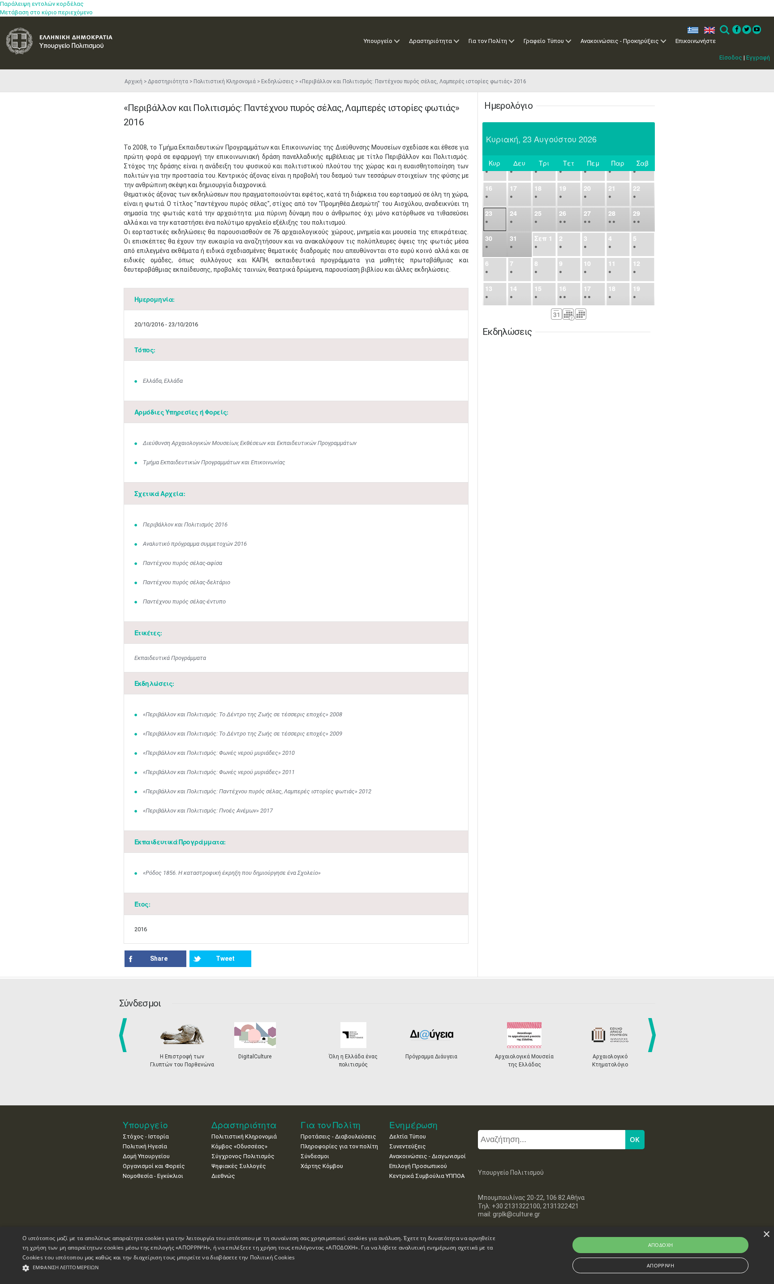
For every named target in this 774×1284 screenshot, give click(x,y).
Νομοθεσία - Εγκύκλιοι (153, 1176)
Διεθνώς (223, 1176)
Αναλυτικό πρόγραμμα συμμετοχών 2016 (195, 543)
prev (124, 1035)
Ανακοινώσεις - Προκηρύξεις (619, 41)
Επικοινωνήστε (695, 41)
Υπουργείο (378, 41)
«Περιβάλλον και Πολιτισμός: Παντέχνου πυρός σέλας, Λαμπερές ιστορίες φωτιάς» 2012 (257, 791)
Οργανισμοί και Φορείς (154, 1166)
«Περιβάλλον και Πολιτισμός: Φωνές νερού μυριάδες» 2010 (219, 752)
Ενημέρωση (413, 1125)
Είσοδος (730, 57)
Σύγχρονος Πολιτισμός (243, 1156)
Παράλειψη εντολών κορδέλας (42, 3)
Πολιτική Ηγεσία (145, 1146)
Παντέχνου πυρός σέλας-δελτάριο (186, 582)
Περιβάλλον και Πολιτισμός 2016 (185, 524)
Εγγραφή (758, 57)
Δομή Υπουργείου (146, 1156)
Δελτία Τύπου (407, 1136)
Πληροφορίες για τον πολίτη (339, 1146)
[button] (259, 1268)
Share (159, 958)
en (707, 30)
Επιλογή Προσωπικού (418, 1166)
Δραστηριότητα (430, 41)
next (653, 1035)
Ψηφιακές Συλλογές (238, 1166)
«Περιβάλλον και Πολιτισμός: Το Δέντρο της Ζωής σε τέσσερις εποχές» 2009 (242, 733)
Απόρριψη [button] (660, 1265)
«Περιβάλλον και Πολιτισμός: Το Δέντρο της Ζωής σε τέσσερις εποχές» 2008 (242, 714)
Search (724, 30)
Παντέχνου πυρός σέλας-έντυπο (184, 601)
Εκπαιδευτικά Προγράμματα (170, 658)
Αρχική (133, 81)
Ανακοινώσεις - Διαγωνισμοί (427, 1156)
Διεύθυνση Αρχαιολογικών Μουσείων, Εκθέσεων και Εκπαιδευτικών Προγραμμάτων (250, 443)
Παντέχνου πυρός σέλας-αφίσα (182, 563)
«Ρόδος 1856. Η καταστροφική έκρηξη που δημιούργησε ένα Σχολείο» (232, 872)
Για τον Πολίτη (488, 41)
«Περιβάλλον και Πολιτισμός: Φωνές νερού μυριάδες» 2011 (219, 772)
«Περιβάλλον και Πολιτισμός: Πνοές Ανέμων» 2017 (208, 810)
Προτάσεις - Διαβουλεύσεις (338, 1136)
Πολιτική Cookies (272, 1257)
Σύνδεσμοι (315, 1156)
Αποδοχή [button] (660, 1244)
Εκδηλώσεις (277, 81)
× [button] (766, 1234)
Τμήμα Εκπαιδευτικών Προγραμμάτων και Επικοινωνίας (214, 462)
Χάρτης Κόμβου (322, 1166)
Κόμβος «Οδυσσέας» (239, 1146)
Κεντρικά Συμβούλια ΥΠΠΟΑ (426, 1176)
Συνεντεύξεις (407, 1146)
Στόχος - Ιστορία (146, 1136)
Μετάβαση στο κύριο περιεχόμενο (46, 12)
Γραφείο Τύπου (544, 41)
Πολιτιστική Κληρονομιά (225, 81)
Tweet (225, 958)
